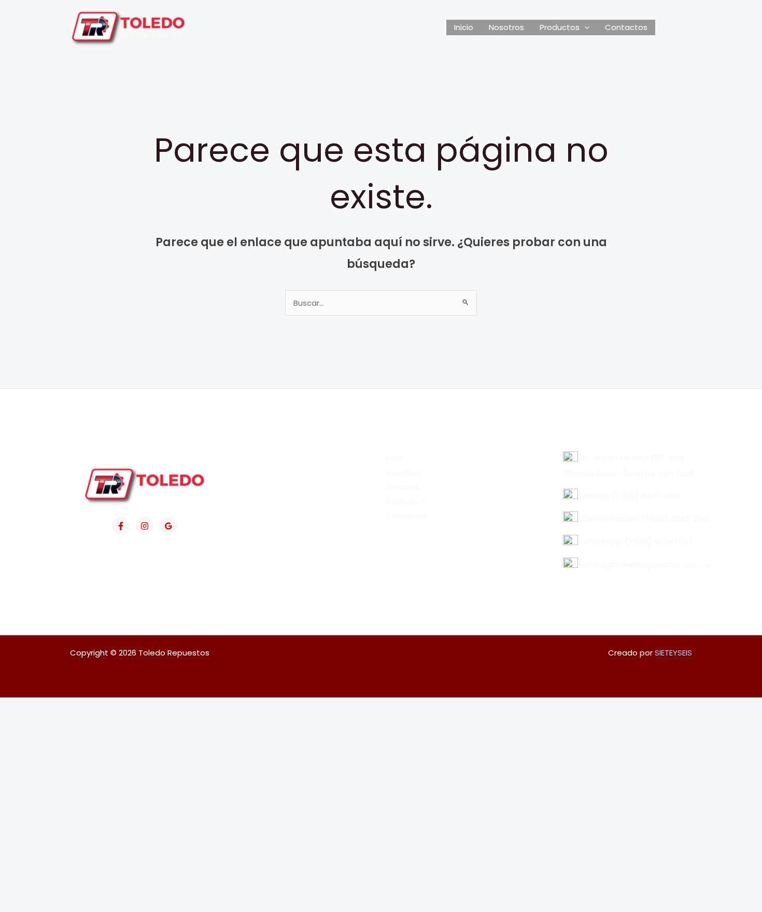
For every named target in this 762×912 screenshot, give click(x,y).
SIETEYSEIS (673, 652)
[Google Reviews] (168, 526)
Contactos (626, 27)
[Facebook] (121, 526)
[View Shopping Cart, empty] (674, 27)
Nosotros (506, 27)
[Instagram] (144, 526)
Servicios (402, 486)
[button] (584, 27)
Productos (560, 27)
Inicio (463, 27)
